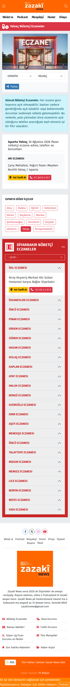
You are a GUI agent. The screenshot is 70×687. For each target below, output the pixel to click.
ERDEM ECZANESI (20, 328)
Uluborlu (12, 228)
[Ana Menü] (3, 6)
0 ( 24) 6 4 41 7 (42, 177)
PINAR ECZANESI (19, 319)
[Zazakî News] (34, 6)
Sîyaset (61, 539)
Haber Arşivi (48, 647)
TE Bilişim (43, 672)
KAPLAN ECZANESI (20, 367)
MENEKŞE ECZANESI (21, 433)
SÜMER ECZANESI (20, 338)
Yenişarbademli (43, 228)
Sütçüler (49, 222)
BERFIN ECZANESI (20, 490)
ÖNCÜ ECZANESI (19, 309)
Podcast (22, 17)
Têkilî (40, 543)
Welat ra (8, 17)
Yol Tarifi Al (19, 177)
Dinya (63, 17)
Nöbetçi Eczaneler (16, 618)
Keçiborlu (25, 215)
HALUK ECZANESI (20, 385)
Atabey (22, 207)
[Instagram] (38, 531)
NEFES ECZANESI (19, 500)
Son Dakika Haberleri (18, 647)
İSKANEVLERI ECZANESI (24, 300)
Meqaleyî (37, 17)
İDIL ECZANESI (18, 268)
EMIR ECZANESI (18, 414)
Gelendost (50, 207)
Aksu (9, 207)
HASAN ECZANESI (20, 347)
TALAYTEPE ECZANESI (22, 452)
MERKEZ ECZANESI (20, 471)
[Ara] (66, 6)
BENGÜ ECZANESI (20, 395)
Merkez (40, 215)
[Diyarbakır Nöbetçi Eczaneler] (63, 247)
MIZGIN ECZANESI (20, 462)
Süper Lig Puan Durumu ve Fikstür (13, 637)
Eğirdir (35, 207)
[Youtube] (45, 531)
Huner (51, 17)
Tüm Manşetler (48, 635)
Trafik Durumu (48, 627)
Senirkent (33, 222)
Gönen (10, 215)
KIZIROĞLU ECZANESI (22, 405)
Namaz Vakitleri (15, 627)
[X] (32, 531)
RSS (11, 662)
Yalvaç (25, 228)
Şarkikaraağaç (15, 222)
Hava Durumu (49, 618)
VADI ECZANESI (18, 509)
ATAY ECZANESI (18, 376)
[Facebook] (25, 531)
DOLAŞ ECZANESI (20, 357)
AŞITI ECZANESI (19, 424)
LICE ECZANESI (18, 481)
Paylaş (14, 86)
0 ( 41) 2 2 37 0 (43, 289)
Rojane (31, 543)
